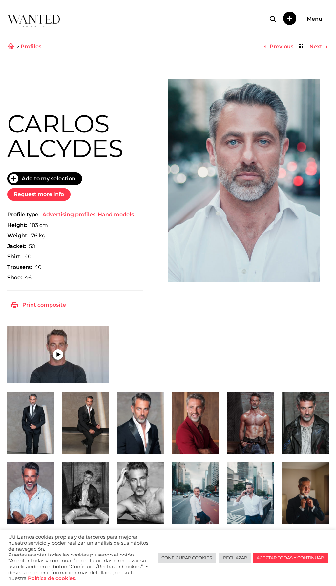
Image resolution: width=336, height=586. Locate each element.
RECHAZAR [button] (235, 557)
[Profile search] (273, 19)
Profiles (31, 46)
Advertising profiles (68, 215)
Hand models (116, 215)
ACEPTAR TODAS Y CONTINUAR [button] (290, 557)
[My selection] (289, 18)
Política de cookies (51, 578)
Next (316, 46)
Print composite (44, 305)
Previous (280, 46)
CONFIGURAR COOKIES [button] (186, 557)
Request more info (39, 194)
